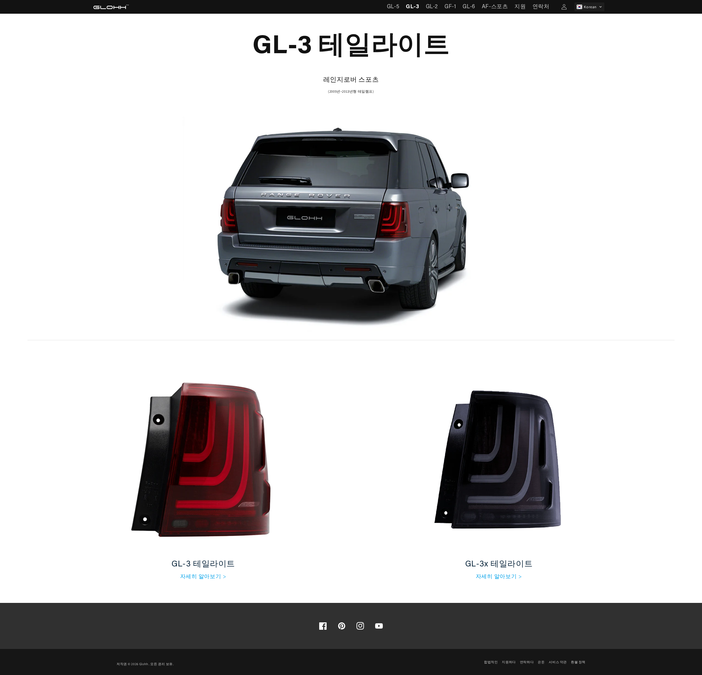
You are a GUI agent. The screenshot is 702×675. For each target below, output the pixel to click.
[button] (589, 6)
